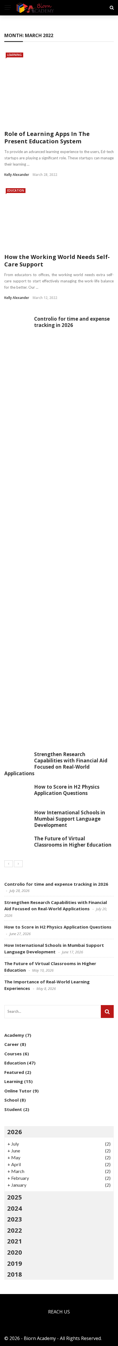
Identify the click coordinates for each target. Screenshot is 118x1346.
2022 (14, 1230)
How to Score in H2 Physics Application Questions (66, 790)
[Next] (18, 863)
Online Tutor (18, 1091)
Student (13, 1109)
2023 (14, 1219)
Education (15, 190)
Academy (14, 1035)
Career (11, 1044)
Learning (14, 55)
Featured (14, 1072)
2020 (14, 1252)
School (11, 1100)
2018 (14, 1274)
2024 (14, 1208)
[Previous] (8, 863)
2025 (14, 1197)
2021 (14, 1241)
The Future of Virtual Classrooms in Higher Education (72, 841)
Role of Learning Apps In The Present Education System (47, 137)
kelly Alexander (16, 174)
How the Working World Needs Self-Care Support (57, 260)
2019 (14, 1263)
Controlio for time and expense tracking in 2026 (72, 322)
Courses (13, 1053)
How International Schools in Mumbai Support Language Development (69, 818)
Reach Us (59, 1312)
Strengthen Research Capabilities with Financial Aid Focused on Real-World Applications (55, 763)
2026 (14, 1131)
